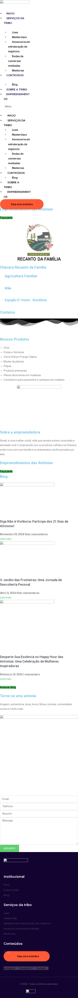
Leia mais (5, 538)
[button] (16, 106)
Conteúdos (15, 75)
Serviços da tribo (14, 123)
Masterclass (19, 37)
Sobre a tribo (16, 89)
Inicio (10, 13)
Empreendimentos (17, 194)
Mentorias (18, 70)
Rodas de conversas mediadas (15, 61)
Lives (15, 32)
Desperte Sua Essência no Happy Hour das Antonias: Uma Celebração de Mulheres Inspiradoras (31, 661)
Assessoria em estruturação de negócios (19, 46)
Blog (15, 84)
